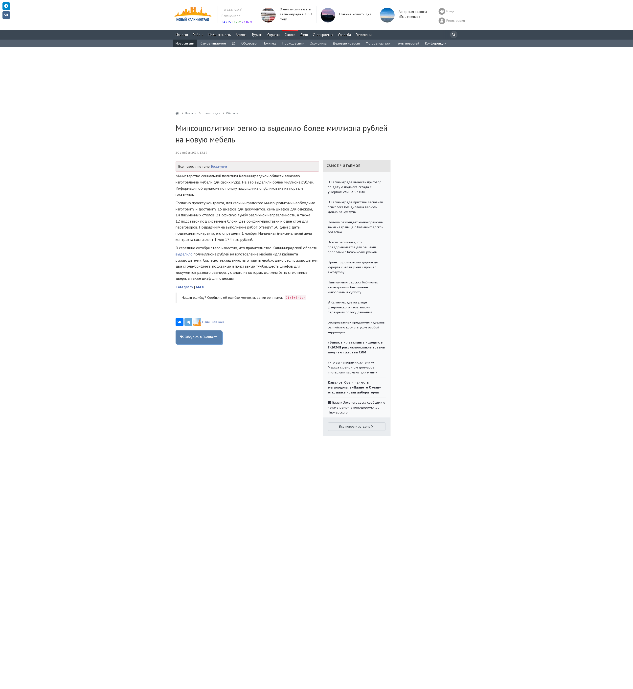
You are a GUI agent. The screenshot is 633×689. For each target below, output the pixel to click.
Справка (273, 34)
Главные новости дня (355, 14)
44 (231, 16)
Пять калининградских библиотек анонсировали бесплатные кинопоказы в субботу (353, 287)
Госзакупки (219, 166)
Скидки (290, 34)
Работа (198, 34)
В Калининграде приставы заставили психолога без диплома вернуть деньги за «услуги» (355, 207)
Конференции (435, 43)
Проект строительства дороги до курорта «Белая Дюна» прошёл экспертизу (353, 267)
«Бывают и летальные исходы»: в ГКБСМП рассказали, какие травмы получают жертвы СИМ (356, 347)
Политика (269, 43)
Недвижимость (219, 34)
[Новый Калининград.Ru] (177, 113)
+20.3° (232, 9)
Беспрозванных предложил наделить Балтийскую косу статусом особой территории (356, 327)
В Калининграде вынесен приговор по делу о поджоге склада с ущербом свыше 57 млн (355, 187)
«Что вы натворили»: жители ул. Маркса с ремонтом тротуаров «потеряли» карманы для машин (352, 367)
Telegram (184, 286)
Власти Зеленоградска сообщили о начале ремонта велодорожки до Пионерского (356, 407)
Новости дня (185, 43)
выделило (184, 254)
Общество (249, 43)
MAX (200, 286)
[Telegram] (188, 322)
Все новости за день (354, 426)
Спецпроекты (323, 34)
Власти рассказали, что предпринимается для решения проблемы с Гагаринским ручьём (352, 247)
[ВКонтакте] (179, 322)
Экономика (318, 43)
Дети (304, 34)
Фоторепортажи (378, 43)
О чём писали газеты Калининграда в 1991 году (296, 14)
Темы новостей (407, 43)
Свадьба (344, 34)
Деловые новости (346, 43)
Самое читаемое (213, 43)
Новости (182, 34)
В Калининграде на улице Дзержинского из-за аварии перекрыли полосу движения (350, 307)
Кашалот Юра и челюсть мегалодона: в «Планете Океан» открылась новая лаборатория (354, 387)
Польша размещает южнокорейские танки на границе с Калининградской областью (355, 227)
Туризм (256, 34)
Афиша (241, 34)
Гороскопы (364, 34)
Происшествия (293, 43)
